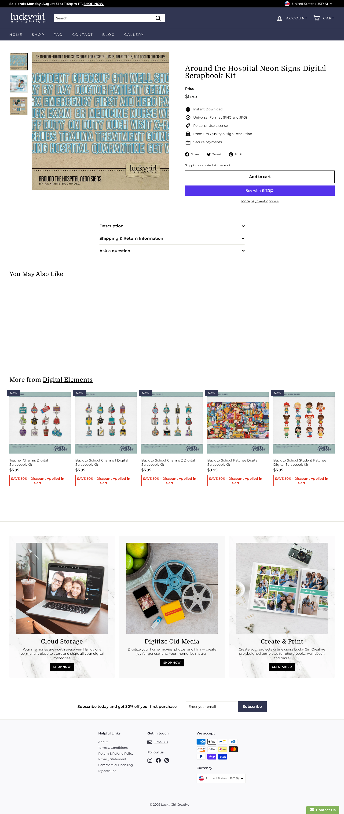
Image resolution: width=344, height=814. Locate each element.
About (103, 742)
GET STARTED (282, 667)
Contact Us (325, 810)
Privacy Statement (112, 759)
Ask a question (114, 250)
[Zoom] (100, 121)
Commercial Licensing (115, 765)
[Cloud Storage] (62, 588)
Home (15, 35)
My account (107, 771)
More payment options (260, 201)
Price (189, 88)
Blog (108, 35)
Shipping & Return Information (131, 238)
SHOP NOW (62, 667)
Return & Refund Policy (115, 753)
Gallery (134, 35)
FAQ (58, 35)
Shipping (191, 165)
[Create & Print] (282, 588)
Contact (82, 35)
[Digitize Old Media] (172, 588)
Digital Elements (68, 379)
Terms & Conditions (113, 747)
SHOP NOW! (94, 4)
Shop (38, 35)
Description (111, 226)
